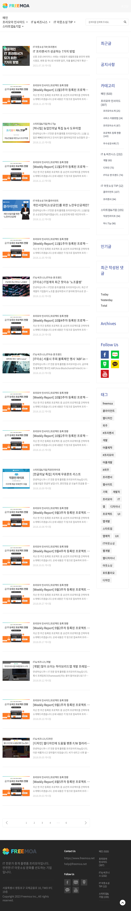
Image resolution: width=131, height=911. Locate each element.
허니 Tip (109, 223)
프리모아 (107, 499)
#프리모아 (108, 455)
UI (119, 514)
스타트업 (107, 528)
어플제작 (107, 447)
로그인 (124, 6)
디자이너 (115, 506)
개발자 (116, 492)
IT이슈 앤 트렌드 (113, 174)
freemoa (108, 403)
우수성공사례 (111, 143)
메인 (5, 18)
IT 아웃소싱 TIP (63, 22)
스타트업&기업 (12, 26)
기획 (105, 492)
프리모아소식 (111, 125)
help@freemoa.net (75, 864)
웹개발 (106, 551)
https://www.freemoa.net (79, 858)
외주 (105, 425)
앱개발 (106, 521)
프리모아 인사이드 (14, 22)
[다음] (86, 822)
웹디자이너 (109, 558)
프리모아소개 (15, 31)
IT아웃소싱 (109, 543)
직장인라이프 (15, 36)
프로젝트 (107, 514)
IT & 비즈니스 (39, 22)
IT (119, 499)
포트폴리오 (109, 573)
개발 (38, 31)
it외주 (106, 470)
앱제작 (106, 536)
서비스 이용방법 (113, 118)
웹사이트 (107, 484)
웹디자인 (107, 418)
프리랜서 (109, 199)
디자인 (108, 167)
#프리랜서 (108, 433)
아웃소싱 (107, 565)
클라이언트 (65, 31)
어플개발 (107, 462)
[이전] (7, 822)
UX (117, 536)
